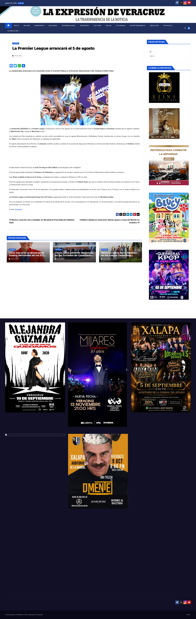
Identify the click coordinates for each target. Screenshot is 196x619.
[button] (185, 28)
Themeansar (39, 614)
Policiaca (167, 25)
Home (188, 614)
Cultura (97, 25)
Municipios (39, 25)
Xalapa (27, 25)
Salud (108, 25)
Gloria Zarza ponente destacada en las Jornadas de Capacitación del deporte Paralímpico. (74, 255)
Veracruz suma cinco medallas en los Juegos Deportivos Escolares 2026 (119, 255)
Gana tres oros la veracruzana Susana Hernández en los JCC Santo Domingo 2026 (26, 255)
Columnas (120, 25)
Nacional (53, 25)
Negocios (154, 25)
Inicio (16, 25)
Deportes (84, 25)
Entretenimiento (138, 25)
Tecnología (13, 31)
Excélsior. (18, 209)
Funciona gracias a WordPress (14, 614)
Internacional (69, 25)
